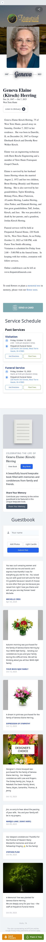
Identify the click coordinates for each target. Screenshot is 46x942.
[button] (23, 625)
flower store (32, 289)
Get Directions (14, 356)
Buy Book (27, 466)
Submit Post (23, 550)
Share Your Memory (16, 506)
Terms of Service (30, 931)
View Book (12, 466)
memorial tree (33, 285)
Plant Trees (32, 356)
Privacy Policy (16, 931)
